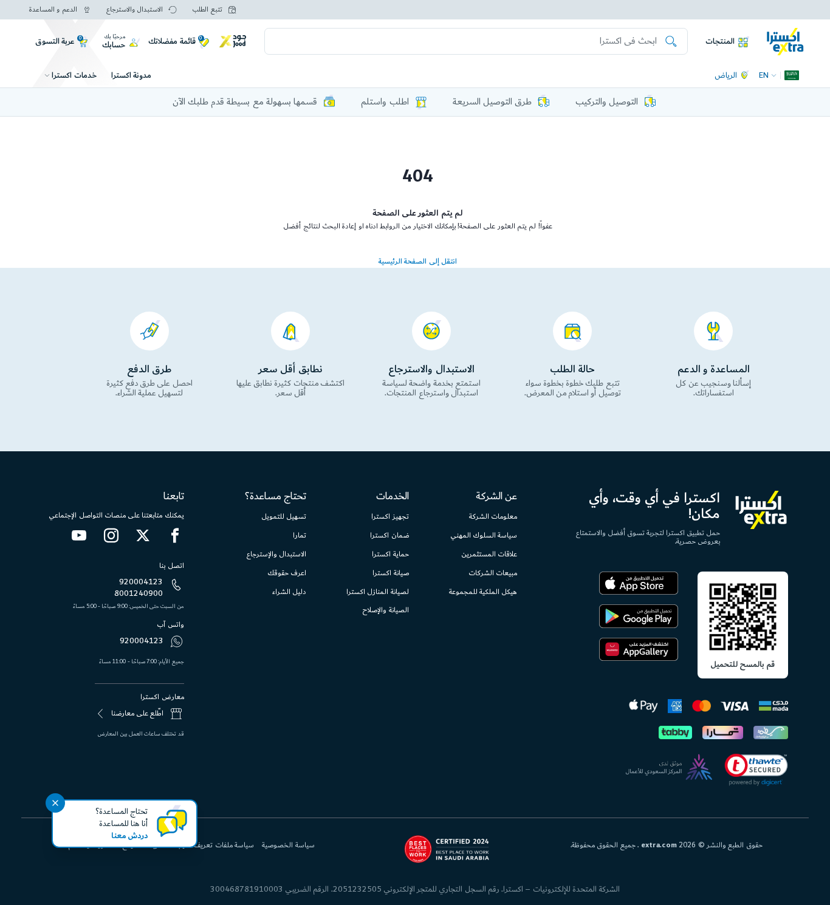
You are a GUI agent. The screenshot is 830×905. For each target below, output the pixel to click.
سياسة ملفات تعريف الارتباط (212, 845)
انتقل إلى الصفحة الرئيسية (418, 261)
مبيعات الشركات (492, 573)
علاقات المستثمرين (489, 554)
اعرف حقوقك (286, 573)
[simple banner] (785, 41)
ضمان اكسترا (389, 535)
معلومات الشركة (493, 517)
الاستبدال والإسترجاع (276, 554)
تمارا (299, 535)
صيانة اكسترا (390, 573)
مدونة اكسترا (131, 75)
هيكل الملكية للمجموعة (483, 592)
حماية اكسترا (390, 554)
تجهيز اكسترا (389, 517)
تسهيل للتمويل (283, 517)
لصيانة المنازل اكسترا (377, 592)
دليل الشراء (289, 592)
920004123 (141, 582)
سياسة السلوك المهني (484, 535)
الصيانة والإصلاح (385, 610)
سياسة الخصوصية (288, 845)
